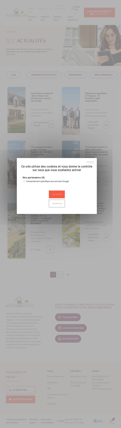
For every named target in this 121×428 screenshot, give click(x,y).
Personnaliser (57, 203)
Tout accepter (57, 194)
